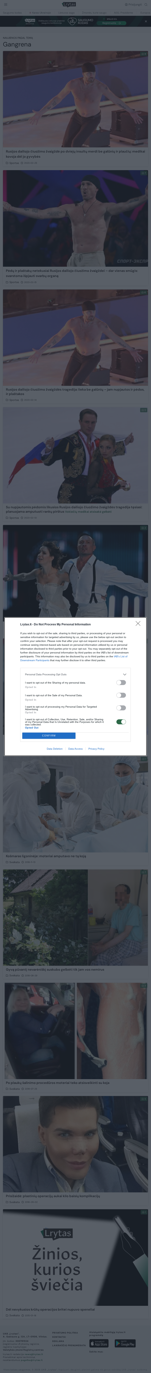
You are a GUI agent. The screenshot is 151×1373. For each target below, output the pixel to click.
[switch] (121, 682)
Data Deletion (55, 748)
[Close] (139, 624)
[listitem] (75, 674)
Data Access (75, 748)
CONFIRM (49, 735)
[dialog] (75, 686)
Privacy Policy (96, 748)
